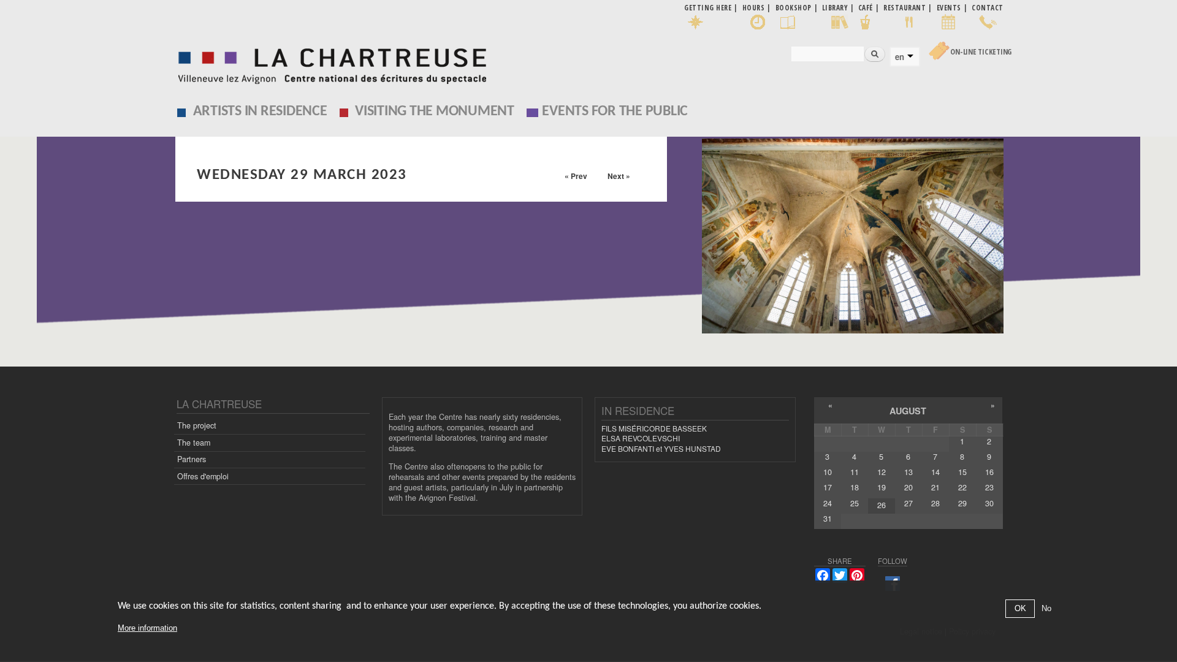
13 (908, 471)
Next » (619, 175)
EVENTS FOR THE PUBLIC (615, 111)
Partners (191, 459)
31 (827, 518)
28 (935, 503)
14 (935, 471)
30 (989, 503)
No (1046, 609)
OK (1020, 609)
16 (989, 471)
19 (881, 487)
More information (147, 628)
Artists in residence (260, 111)
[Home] (328, 62)
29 (962, 503)
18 (854, 487)
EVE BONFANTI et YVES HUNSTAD (661, 448)
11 (854, 471)
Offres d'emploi (203, 476)
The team (193, 442)
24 (827, 503)
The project (196, 425)
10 (827, 471)
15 (962, 471)
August (907, 411)
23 (989, 487)
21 (935, 487)
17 (827, 487)
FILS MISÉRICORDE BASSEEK (654, 428)
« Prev (576, 175)
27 (908, 503)
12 (881, 471)
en (899, 57)
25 (854, 503)
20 (908, 487)
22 (962, 487)
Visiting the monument (434, 111)
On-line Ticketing (980, 52)
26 (881, 505)
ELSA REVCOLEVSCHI (640, 438)
